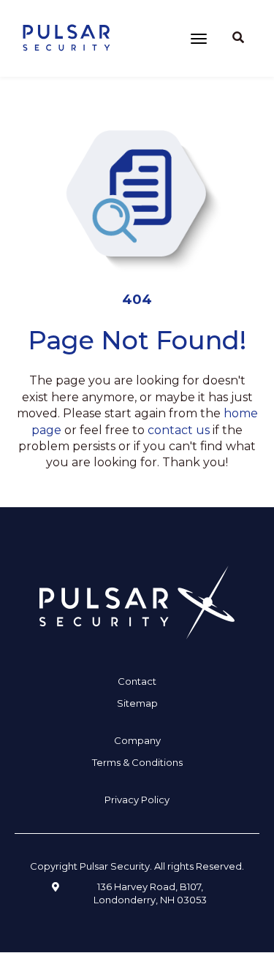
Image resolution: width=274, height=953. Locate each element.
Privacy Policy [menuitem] (137, 799)
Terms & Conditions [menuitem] (137, 762)
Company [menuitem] (137, 740)
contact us (179, 430)
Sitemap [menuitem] (137, 703)
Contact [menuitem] (137, 681)
